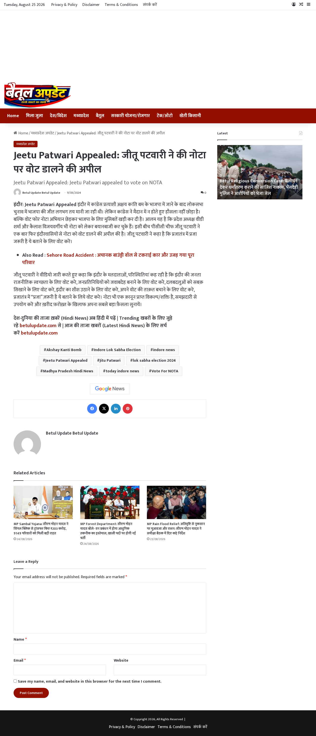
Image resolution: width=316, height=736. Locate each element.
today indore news (122, 371)
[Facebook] (92, 409)
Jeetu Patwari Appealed (66, 360)
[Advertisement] (158, 45)
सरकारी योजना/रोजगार (130, 116)
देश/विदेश (58, 116)
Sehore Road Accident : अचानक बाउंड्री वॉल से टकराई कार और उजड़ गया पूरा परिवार (108, 259)
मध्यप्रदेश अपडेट (42, 133)
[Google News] (110, 388)
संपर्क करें (150, 4)
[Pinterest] (128, 409)
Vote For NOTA (165, 371)
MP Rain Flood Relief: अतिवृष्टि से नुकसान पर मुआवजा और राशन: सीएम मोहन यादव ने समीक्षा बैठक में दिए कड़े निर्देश (176, 528)
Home (13, 116)
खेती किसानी (190, 116)
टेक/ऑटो (165, 116)
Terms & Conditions (121, 4)
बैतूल (100, 116)
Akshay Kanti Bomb (63, 350)
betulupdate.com (38, 325)
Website (121, 660)
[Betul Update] (38, 95)
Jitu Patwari (110, 360)
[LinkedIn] (116, 409)
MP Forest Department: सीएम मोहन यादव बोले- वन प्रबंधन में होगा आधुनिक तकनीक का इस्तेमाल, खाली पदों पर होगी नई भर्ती (108, 531)
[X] (104, 409)
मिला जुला (34, 116)
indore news (164, 350)
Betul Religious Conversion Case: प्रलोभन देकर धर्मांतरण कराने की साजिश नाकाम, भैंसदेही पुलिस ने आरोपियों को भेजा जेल (259, 187)
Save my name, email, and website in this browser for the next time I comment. (89, 681)
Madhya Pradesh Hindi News (68, 371)
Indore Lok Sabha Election (117, 350)
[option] (259, 172)
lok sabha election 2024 (154, 360)
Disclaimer (91, 4)
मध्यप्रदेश (81, 116)
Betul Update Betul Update (41, 192)
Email (20, 660)
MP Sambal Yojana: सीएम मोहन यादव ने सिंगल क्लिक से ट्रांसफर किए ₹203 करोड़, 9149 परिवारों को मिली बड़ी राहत (41, 528)
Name (20, 639)
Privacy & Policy (64, 4)
